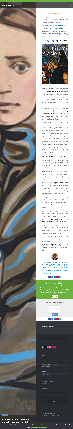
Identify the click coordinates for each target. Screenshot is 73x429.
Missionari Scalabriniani (46, 376)
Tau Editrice (44, 383)
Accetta (28, 427)
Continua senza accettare (35, 427)
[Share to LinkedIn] (55, 278)
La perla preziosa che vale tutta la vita (48, 413)
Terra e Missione (8, 5)
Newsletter (44, 362)
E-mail (43, 395)
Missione (42, 3)
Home (43, 355)
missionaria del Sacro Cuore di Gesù (52, 262)
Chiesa (56, 3)
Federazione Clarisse (45, 374)
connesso (47, 328)
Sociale (52, 3)
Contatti (43, 359)
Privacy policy (44, 427)
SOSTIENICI (54, 296)
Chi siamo (30, 3)
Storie (47, 3)
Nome (43, 390)
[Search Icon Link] (71, 6)
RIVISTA (2, 1)
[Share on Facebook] (49, 278)
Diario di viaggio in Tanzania (47, 410)
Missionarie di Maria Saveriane (47, 381)
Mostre (63, 6)
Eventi (68, 6)
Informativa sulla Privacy (46, 366)
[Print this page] (60, 278)
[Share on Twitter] (52, 278)
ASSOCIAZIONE (9, 1)
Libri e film (69, 3)
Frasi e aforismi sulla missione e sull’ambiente (50, 364)
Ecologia (36, 3)
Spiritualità (63, 3)
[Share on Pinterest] (57, 278)
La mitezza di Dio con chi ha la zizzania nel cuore (50, 415)
